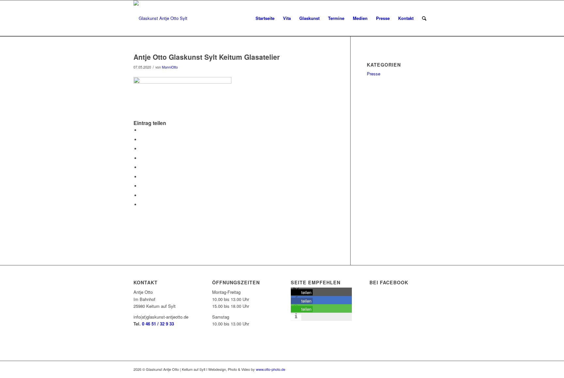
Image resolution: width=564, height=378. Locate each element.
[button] (302, 292)
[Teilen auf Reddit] (141, 195)
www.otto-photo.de (270, 369)
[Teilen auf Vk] (141, 186)
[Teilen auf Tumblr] (141, 177)
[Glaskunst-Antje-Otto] (160, 18)
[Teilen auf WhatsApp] (141, 149)
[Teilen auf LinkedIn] (141, 167)
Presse (383, 18)
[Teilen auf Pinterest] (141, 158)
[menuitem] (424, 18)
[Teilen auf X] (141, 139)
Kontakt (406, 18)
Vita (287, 18)
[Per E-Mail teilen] (141, 204)
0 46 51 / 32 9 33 (158, 324)
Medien (360, 18)
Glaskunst (309, 18)
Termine (336, 18)
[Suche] (424, 18)
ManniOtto (170, 67)
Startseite (265, 18)
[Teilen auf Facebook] (141, 130)
